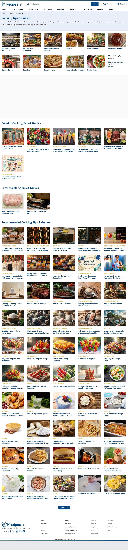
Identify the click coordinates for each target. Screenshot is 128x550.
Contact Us (110, 520)
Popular (100, 9)
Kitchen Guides (7, 70)
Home (3, 13)
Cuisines (60, 9)
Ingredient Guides (115, 48)
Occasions (48, 9)
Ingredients (33, 9)
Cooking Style (44, 533)
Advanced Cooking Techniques (9, 49)
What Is (110, 67)
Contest (110, 523)
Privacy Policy (94, 533)
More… (112, 9)
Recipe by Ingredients (71, 527)
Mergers (93, 527)
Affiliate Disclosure (112, 527)
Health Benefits (93, 48)
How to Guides (17, 9)
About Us (93, 520)
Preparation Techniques (75, 70)
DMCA (92, 530)
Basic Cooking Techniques (28, 49)
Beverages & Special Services (51, 49)
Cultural (69, 48)
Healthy (67, 520)
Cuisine (43, 530)
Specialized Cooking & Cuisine (115, 63)
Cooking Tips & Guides (71, 530)
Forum (109, 4)
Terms (109, 530)
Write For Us (94, 523)
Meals (42, 520)
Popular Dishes (50, 70)
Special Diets (92, 70)
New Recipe (68, 523)
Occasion (43, 527)
